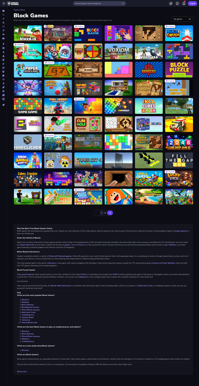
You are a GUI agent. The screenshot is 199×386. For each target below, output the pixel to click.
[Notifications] (183, 3)
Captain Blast (28, 317)
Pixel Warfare (168, 263)
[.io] (3, 72)
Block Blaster (28, 304)
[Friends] (171, 3)
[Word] (3, 99)
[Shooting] (3, 79)
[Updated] (3, 26)
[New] (3, 19)
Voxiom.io (26, 320)
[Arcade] (3, 52)
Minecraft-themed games (60, 256)
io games (66, 245)
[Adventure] (3, 48)
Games (16, 10)
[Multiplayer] (3, 34)
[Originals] (3, 30)
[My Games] (177, 3)
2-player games (180, 231)
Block (22, 10)
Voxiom (155, 263)
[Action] (3, 44)
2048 (115, 274)
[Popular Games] (3, 22)
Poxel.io (81, 245)
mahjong (82, 277)
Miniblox (172, 245)
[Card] (3, 60)
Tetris (84, 274)
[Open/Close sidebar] (3, 3)
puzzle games (28, 274)
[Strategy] (3, 91)
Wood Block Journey (31, 310)
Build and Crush (145, 285)
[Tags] (3, 105)
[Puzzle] (3, 75)
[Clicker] (3, 64)
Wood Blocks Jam (29, 322)
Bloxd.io (52, 263)
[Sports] (3, 87)
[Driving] (3, 68)
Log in (192, 3)
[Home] (3, 11)
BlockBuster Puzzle (30, 307)
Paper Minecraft (27, 245)
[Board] (3, 56)
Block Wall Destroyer (61, 285)
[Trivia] (3, 95)
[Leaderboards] (3, 38)
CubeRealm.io (28, 315)
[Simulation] (3, 83)
